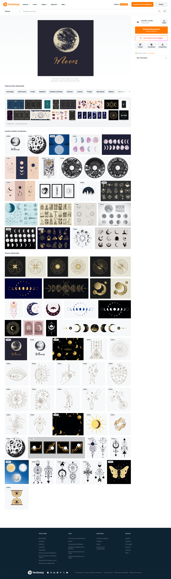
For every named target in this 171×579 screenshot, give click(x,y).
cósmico (70, 92)
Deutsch (128, 547)
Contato (99, 541)
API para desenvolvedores (47, 553)
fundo (33, 92)
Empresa (42, 547)
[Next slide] (128, 91)
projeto (89, 92)
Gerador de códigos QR (46, 563)
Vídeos (44, 4)
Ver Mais (124, 115)
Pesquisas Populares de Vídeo (76, 557)
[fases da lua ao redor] (82, 238)
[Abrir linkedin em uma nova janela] (54, 572)
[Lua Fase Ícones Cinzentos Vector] (114, 214)
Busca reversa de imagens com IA (48, 556)
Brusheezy (42, 538)
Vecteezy (42, 541)
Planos (116, 4)
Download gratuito (151, 30)
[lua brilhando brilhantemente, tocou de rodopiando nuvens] (110, 266)
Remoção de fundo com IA (47, 560)
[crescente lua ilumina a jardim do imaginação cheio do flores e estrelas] (13, 328)
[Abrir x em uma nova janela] (64, 572)
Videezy (41, 544)
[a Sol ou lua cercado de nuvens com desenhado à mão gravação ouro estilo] (67, 266)
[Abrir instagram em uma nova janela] (51, 572)
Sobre (98, 544)
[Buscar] (159, 11)
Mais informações (142, 58)
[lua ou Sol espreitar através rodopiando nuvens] (25, 266)
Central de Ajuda (102, 538)
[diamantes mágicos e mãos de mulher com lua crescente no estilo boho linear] (22, 167)
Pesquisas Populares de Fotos (76, 552)
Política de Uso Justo (135, 572)
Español (128, 541)
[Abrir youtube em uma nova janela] (67, 572)
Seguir (164, 23)
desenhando (122, 92)
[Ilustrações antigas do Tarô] (55, 214)
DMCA (70, 541)
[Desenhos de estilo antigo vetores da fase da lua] (21, 214)
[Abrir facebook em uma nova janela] (48, 572)
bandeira (42, 92)
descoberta (100, 92)
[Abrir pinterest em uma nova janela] (57, 572)
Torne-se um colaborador (100, 548)
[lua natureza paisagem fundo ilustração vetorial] (59, 144)
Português (128, 544)
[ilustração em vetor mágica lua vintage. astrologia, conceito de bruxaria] (15, 144)
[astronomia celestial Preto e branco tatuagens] (97, 447)
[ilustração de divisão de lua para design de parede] (57, 191)
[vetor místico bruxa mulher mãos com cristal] (120, 424)
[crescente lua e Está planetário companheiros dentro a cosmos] (110, 288)
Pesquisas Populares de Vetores (76, 548)
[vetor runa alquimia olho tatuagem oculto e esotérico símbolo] (17, 498)
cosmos (80, 92)
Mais (63, 4)
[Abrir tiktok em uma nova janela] (60, 572)
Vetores (25, 4)
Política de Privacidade (121, 572)
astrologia (10, 92)
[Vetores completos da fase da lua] (20, 238)
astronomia (22, 92)
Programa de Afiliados (75, 544)
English (127, 538)
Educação (42, 550)
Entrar (161, 4)
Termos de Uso (108, 572)
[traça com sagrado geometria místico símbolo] (119, 472)
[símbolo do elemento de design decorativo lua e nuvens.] (95, 167)
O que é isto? (151, 53)
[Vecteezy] (11, 4)
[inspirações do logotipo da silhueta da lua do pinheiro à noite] (89, 191)
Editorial (54, 4)
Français (128, 550)
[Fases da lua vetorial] (85, 144)
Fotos (35, 4)
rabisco (111, 92)
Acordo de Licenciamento (76, 538)
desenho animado (56, 92)
